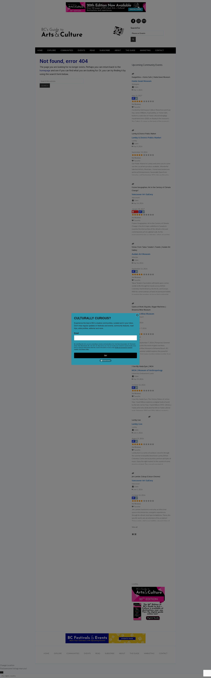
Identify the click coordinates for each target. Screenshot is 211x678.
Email (76, 333)
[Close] (137, 315)
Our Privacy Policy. (84, 349)
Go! (105, 355)
